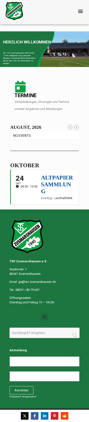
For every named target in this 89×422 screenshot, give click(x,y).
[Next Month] (76, 127)
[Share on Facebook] (34, 416)
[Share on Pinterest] (54, 416)
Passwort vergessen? (23, 396)
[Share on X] (24, 416)
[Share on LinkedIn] (44, 416)
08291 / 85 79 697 (27, 290)
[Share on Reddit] (64, 416)
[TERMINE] (20, 86)
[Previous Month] (70, 127)
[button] (80, 11)
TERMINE (25, 95)
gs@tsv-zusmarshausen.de (37, 282)
